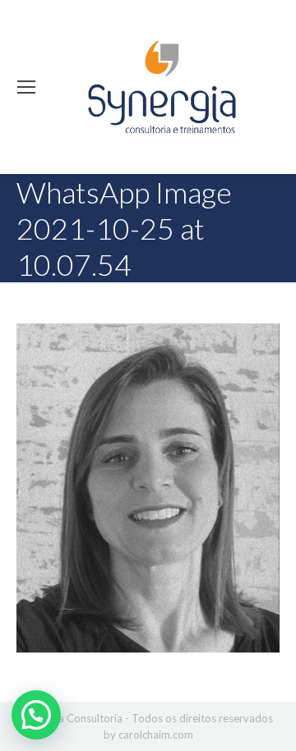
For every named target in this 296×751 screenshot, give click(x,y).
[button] (36, 715)
